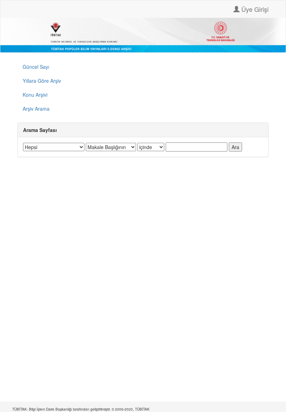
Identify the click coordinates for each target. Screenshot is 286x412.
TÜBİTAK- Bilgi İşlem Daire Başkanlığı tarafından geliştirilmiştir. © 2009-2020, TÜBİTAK (81, 409)
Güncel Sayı (36, 66)
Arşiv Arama (36, 108)
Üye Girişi (254, 9)
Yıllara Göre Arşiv (42, 80)
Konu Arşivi (35, 94)
